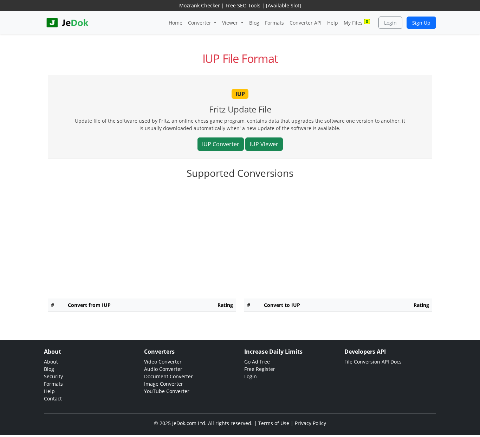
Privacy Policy (310, 423)
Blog (254, 22)
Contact (53, 398)
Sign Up (421, 22)
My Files (356, 22)
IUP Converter (220, 144)
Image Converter (163, 383)
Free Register (259, 369)
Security (53, 376)
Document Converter (168, 376)
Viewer (230, 22)
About (51, 361)
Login (390, 22)
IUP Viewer (264, 144)
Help (332, 22)
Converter (200, 22)
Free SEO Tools (243, 5)
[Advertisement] (240, 244)
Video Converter (163, 361)
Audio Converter (163, 369)
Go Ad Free (257, 361)
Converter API (306, 22)
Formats (274, 22)
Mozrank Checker (199, 5)
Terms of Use (273, 423)
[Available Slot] (283, 5)
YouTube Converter (166, 391)
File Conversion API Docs (373, 361)
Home (175, 22)
